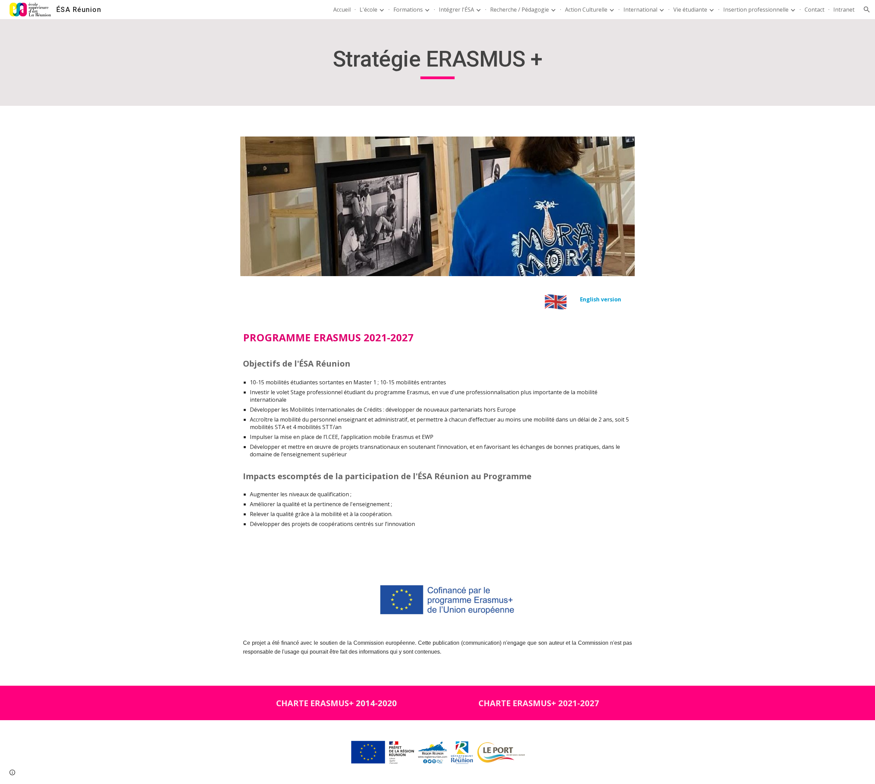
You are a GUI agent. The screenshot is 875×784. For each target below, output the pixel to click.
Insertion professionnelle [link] (756, 9)
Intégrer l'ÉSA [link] (456, 9)
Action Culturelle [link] (586, 9)
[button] (867, 9)
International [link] (640, 9)
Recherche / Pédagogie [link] (519, 9)
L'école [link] (368, 9)
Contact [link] (814, 9)
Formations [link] (408, 9)
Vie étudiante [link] (690, 9)
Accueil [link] (342, 9)
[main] (437, 62)
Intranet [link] (843, 9)
